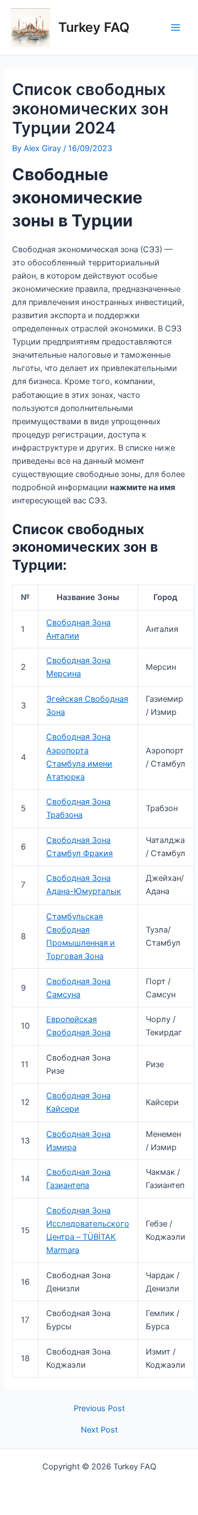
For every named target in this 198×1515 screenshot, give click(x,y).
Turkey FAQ (93, 27)
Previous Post (99, 1409)
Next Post (99, 1430)
